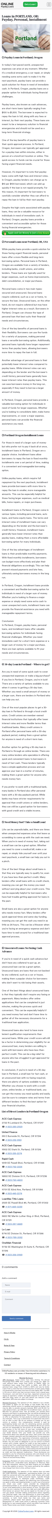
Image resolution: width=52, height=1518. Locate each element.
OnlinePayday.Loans (26, 1511)
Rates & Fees (9, 1345)
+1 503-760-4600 (14, 1180)
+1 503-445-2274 (13, 1193)
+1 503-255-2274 (13, 1153)
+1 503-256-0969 (13, 1255)
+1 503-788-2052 (13, 1237)
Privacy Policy (9, 1352)
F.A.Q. (6, 1339)
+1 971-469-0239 (13, 1207)
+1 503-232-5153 (13, 1140)
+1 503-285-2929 (13, 1127)
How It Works (9, 1333)
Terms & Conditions (12, 1358)
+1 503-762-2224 (13, 1167)
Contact (7, 1365)
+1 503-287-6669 (13, 1224)
